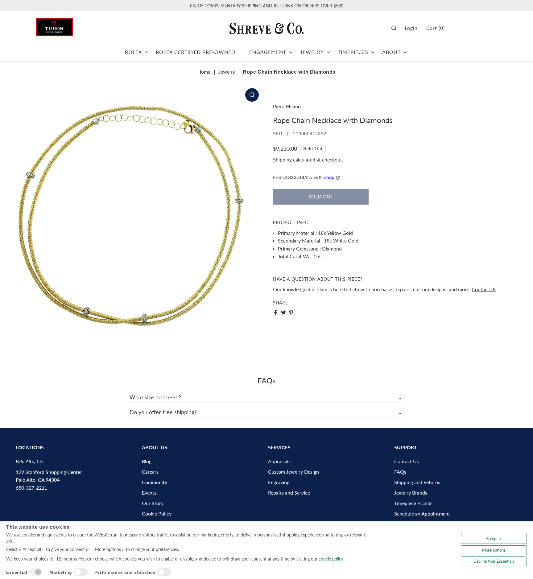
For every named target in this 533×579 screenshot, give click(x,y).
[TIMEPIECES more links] (373, 49)
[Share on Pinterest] (291, 312)
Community (154, 482)
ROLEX (133, 52)
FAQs (400, 472)
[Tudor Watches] (54, 25)
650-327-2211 (31, 488)
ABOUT (391, 52)
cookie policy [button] (331, 558)
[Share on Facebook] (275, 312)
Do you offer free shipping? (163, 412)
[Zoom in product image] (252, 95)
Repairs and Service (289, 492)
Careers (150, 472)
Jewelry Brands (410, 492)
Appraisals (279, 461)
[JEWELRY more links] (328, 49)
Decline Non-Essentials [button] (493, 561)
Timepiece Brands (413, 503)
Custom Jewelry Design (293, 472)
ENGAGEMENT (267, 52)
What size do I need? (155, 397)
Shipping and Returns (417, 482)
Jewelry (226, 72)
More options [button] (494, 550)
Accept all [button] (493, 538)
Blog (146, 461)
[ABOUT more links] (405, 49)
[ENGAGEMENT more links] (291, 49)
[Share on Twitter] (283, 312)
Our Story (152, 503)
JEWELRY (312, 52)
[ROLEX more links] (146, 49)
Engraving (278, 482)
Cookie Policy (156, 513)
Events (149, 492)
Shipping (282, 159)
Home (203, 72)
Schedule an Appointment (422, 513)
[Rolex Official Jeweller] (474, 28)
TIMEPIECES (353, 52)
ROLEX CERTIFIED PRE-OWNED (195, 52)
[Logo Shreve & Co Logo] (266, 28)
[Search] (396, 28)
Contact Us (484, 289)
